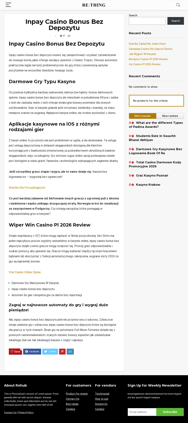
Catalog (70, 409)
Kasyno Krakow (148, 184)
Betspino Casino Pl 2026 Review (148, 59)
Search (133, 15)
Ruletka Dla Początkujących (27, 187)
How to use (101, 398)
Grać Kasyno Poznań (152, 175)
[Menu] (8, 5)
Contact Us (10, 412)
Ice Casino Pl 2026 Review (144, 64)
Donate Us (101, 403)
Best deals (72, 403)
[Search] (178, 5)
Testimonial (102, 393)
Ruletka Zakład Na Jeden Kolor (147, 43)
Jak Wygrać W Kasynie (142, 54)
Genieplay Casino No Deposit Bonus (150, 49)
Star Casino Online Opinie (25, 272)
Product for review (77, 393)
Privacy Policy (25, 412)
